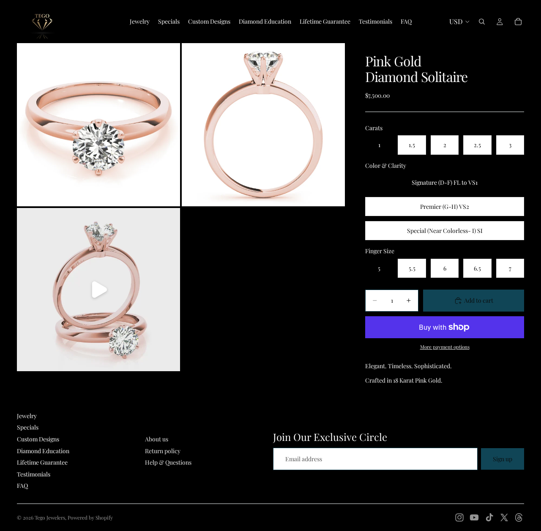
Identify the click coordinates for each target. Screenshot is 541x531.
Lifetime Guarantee (42, 462)
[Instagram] (459, 517)
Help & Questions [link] (168, 462)
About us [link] (156, 439)
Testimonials (33, 474)
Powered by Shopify (90, 517)
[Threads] (519, 517)
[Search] (482, 21)
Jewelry (27, 416)
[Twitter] (504, 517)
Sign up (502, 459)
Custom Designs (38, 439)
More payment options (445, 346)
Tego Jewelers (50, 517)
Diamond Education (43, 451)
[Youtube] (474, 517)
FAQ (22, 486)
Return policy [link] (162, 451)
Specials (27, 427)
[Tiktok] (489, 517)
